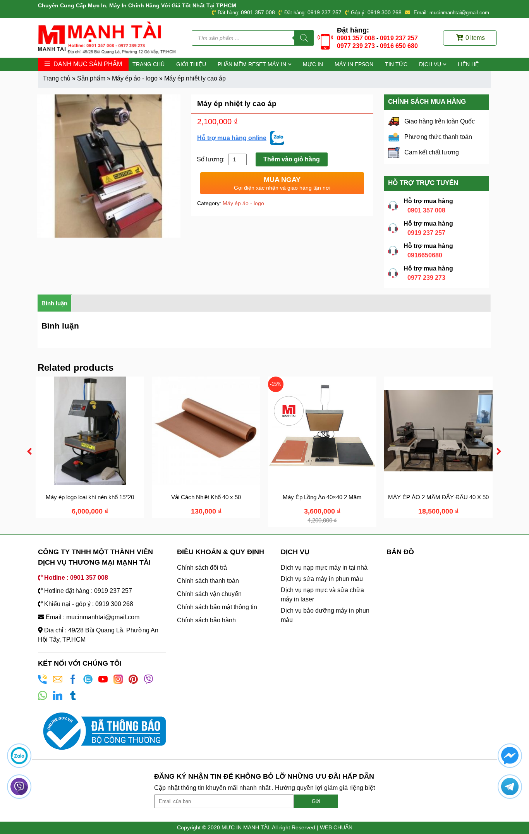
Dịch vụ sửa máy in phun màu (322, 578)
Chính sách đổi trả (202, 567)
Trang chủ (148, 64)
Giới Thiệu (191, 64)
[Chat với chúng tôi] (19, 755)
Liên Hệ (468, 64)
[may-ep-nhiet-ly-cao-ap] (108, 166)
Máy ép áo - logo (135, 78)
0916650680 (424, 255)
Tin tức (396, 64)
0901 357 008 (258, 12)
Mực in (313, 64)
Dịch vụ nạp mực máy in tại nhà (324, 567)
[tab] (55, 303)
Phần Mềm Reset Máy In (252, 64)
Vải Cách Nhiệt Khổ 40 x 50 (206, 497)
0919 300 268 (385, 12)
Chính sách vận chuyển (209, 594)
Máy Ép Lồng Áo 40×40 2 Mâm (322, 497)
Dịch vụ (430, 64)
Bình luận (54, 303)
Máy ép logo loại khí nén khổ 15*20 (90, 497)
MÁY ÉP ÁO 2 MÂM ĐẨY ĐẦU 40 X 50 (438, 497)
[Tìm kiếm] (304, 38)
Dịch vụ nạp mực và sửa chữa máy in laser (322, 595)
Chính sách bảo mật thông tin (217, 607)
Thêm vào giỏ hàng (291, 159)
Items (475, 37)
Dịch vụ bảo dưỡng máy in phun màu (325, 615)
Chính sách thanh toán (208, 580)
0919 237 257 (324, 12)
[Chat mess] (510, 755)
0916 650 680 (399, 46)
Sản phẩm (91, 78)
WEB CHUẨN (336, 827)
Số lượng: (211, 159)
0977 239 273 (356, 46)
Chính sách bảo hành (206, 620)
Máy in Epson (354, 64)
